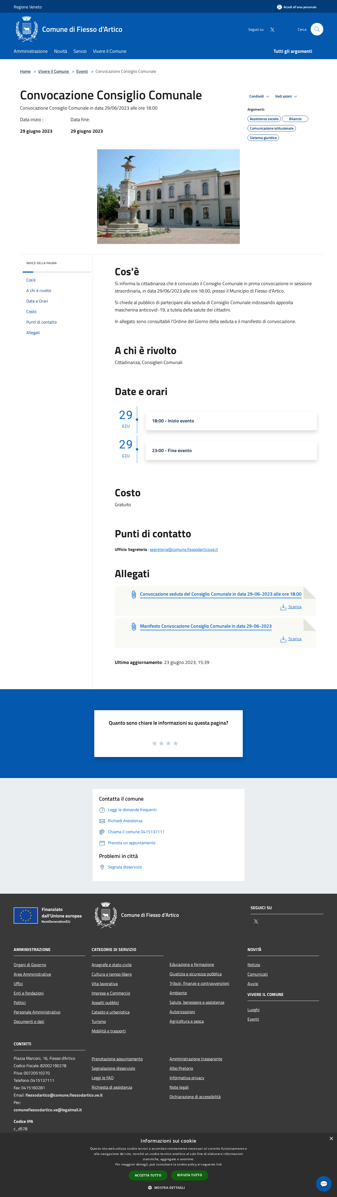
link (219, 1164)
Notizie (253, 964)
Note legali (179, 1087)
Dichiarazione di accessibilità (195, 1096)
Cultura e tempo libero (112, 974)
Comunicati (257, 974)
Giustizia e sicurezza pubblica (196, 974)
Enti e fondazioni (29, 993)
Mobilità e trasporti (109, 1031)
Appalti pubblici (105, 1002)
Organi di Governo (30, 964)
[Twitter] (270, 29)
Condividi (257, 96)
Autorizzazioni (182, 1012)
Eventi (82, 71)
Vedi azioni (284, 96)
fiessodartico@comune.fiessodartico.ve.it (64, 1095)
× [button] (331, 1139)
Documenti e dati (29, 1021)
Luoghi (253, 1009)
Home (25, 71)
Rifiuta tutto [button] (189, 1175)
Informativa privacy (187, 1078)
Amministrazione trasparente (196, 1059)
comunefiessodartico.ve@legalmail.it (48, 1110)
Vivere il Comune (54, 71)
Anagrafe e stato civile (112, 964)
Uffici (18, 983)
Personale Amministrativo (37, 1012)
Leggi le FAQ (103, 1078)
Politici (20, 1002)
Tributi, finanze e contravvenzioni (199, 983)
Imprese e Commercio (111, 993)
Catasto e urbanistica (111, 1012)
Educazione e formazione (192, 964)
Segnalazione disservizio (113, 1068)
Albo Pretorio (181, 1068)
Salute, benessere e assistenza (197, 1002)
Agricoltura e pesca (187, 1021)
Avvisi (252, 983)
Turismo (99, 1021)
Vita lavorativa (105, 983)
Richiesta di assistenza (112, 1087)
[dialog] (168, 1165)
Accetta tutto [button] (148, 1175)
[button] (168, 1187)
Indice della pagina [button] (41, 262)
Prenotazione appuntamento (117, 1059)
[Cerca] (317, 29)
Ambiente (178, 993)
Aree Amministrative (32, 974)
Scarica (294, 606)
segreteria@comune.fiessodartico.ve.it (184, 549)
